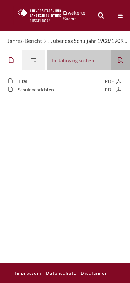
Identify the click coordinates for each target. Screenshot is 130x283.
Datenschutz (61, 273)
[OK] (101, 15)
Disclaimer (94, 273)
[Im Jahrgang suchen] (120, 60)
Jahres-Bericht (24, 40)
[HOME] (42, 15)
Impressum (28, 273)
